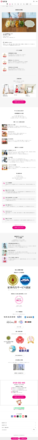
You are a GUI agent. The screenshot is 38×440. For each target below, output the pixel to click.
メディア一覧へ (19, 326)
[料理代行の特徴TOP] (7, 4)
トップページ (3, 6)
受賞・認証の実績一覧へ (19, 355)
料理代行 (7, 6)
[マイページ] (33, 1)
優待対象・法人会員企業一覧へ (19, 373)
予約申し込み (24, 438)
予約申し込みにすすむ (19, 102)
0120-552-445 (15, 438)
